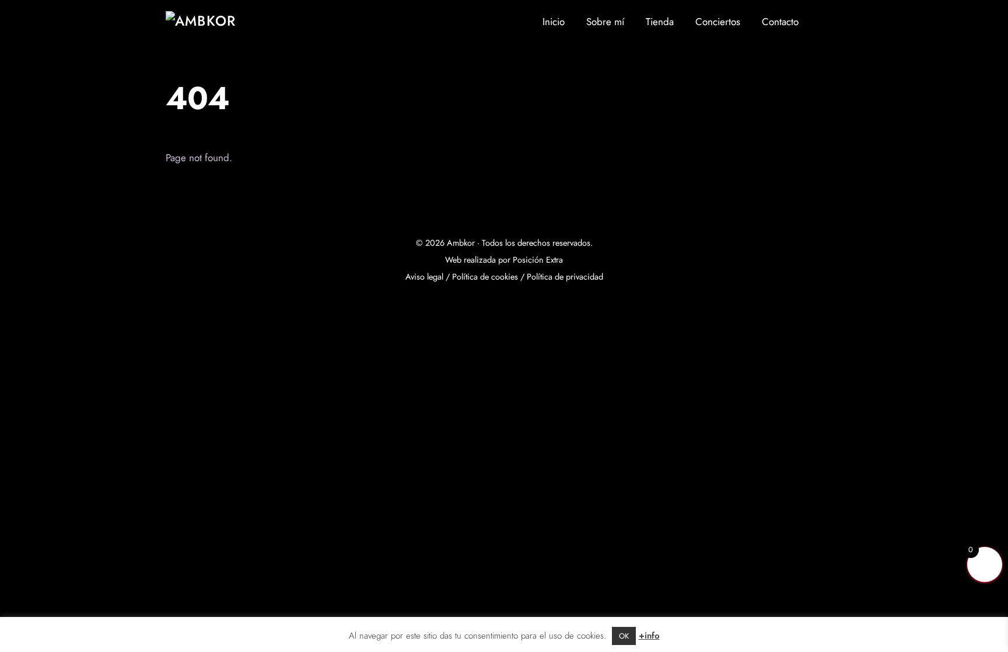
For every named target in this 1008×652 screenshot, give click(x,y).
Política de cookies (485, 277)
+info (649, 635)
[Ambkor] (201, 21)
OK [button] (624, 635)
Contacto (780, 22)
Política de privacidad (565, 277)
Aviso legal (424, 277)
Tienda (660, 22)
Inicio (553, 22)
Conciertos (717, 22)
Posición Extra (538, 260)
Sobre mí (605, 22)
